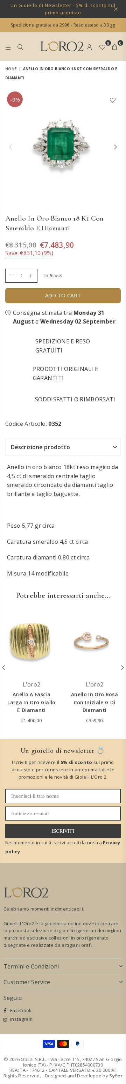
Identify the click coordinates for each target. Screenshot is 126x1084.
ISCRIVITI (63, 831)
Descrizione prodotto (40, 447)
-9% (15, 99)
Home (11, 68)
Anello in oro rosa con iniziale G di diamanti (94, 702)
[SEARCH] (20, 46)
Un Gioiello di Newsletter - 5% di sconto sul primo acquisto (62, 9)
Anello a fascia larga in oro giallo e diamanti (31, 702)
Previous (10, 147)
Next (115, 147)
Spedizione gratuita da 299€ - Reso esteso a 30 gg (63, 25)
